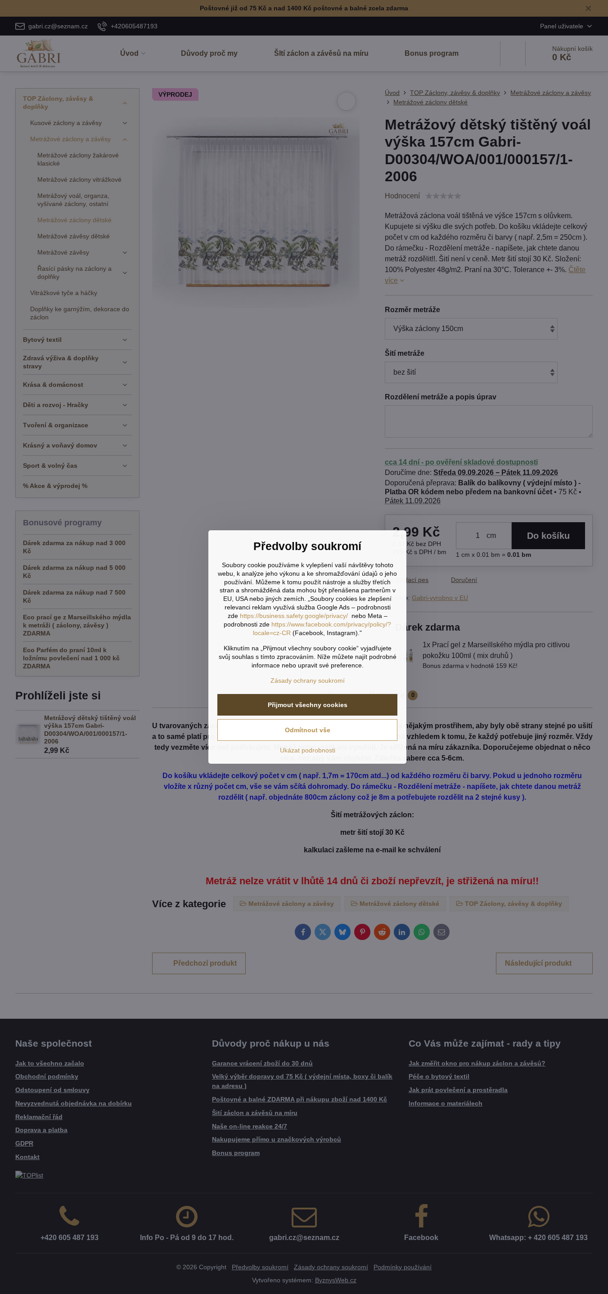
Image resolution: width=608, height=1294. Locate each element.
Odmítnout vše (307, 730)
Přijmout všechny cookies (307, 704)
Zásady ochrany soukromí (307, 680)
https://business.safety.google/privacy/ (294, 615)
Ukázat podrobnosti (307, 750)
